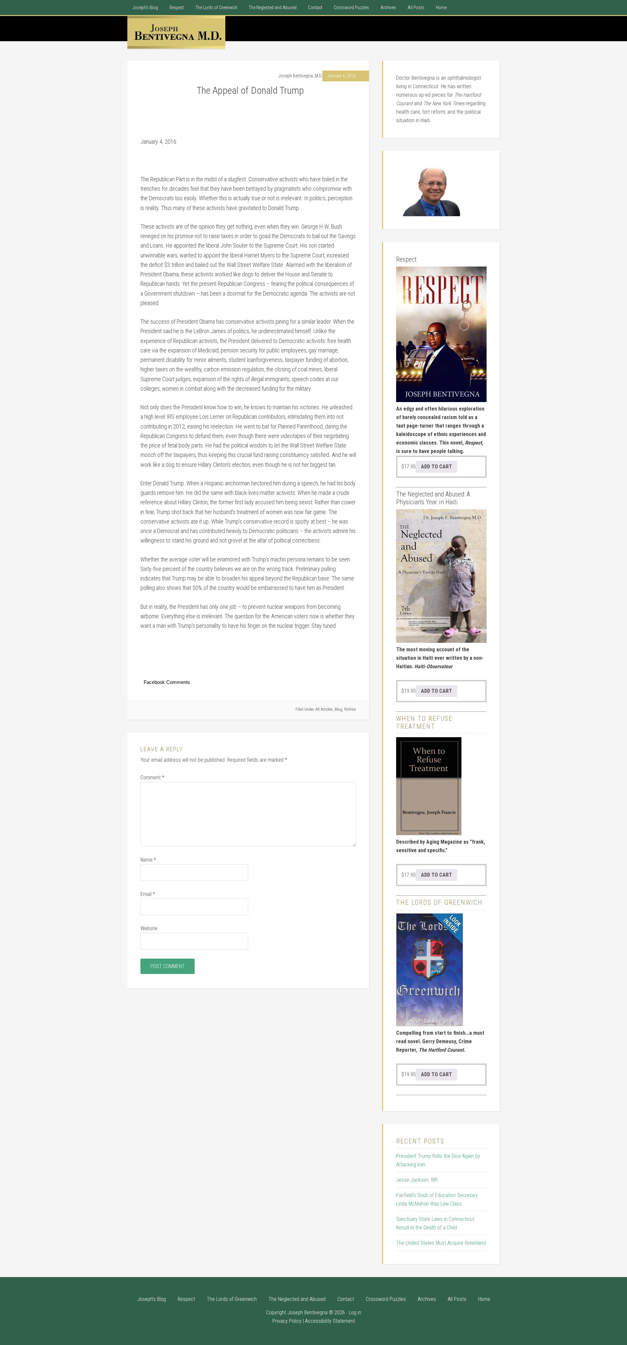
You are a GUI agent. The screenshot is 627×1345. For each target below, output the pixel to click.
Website (148, 928)
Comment (152, 777)
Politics (350, 709)
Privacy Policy (286, 1321)
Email (147, 894)
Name (148, 860)
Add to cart (436, 466)
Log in (355, 1312)
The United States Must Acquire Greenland (441, 1243)
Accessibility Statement (330, 1321)
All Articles (324, 709)
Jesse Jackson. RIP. (417, 1180)
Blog (338, 709)
